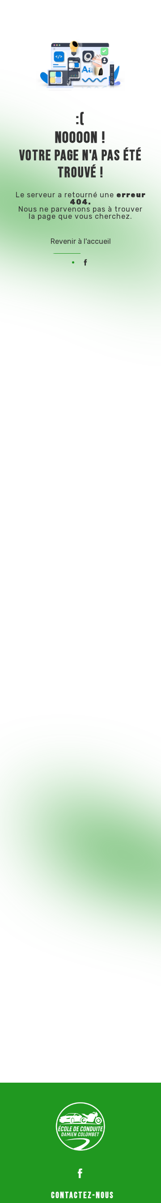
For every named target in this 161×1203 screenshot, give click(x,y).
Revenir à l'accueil (81, 241)
